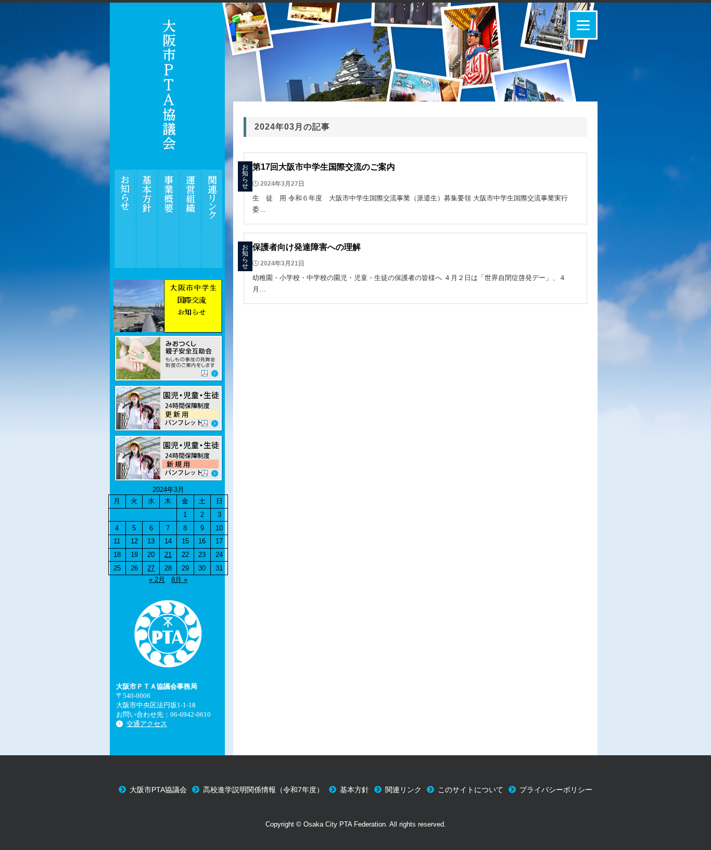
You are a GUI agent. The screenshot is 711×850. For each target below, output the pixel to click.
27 (151, 568)
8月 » (179, 579)
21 (168, 555)
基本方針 (354, 789)
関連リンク (403, 789)
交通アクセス (146, 724)
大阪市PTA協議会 (158, 789)
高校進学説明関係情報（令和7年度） (263, 789)
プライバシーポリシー (555, 789)
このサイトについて (470, 789)
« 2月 (157, 579)
